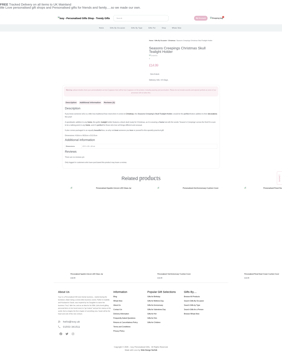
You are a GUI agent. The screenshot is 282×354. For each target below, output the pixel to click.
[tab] (71, 102)
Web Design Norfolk (149, 350)
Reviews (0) (109, 102)
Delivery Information (121, 314)
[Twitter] (67, 334)
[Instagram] (73, 334)
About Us (117, 305)
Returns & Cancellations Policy (125, 322)
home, (89, 122)
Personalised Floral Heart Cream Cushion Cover (261, 274)
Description (71, 102)
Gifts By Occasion (117, 28)
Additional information (90, 102)
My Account (201, 18)
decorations (212, 114)
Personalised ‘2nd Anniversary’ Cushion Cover (174, 274)
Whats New (176, 28)
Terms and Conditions (121, 327)
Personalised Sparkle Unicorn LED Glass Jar (86, 274)
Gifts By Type (136, 28)
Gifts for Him (152, 318)
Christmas (171, 40)
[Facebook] (61, 334)
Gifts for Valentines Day (156, 309)
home (87, 125)
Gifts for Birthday (153, 297)
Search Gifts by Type (192, 305)
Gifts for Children (153, 322)
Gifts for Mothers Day (155, 301)
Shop (164, 28)
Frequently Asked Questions (124, 318)
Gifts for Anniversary (155, 305)
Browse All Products (192, 297)
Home (101, 28)
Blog (115, 297)
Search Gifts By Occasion (194, 301)
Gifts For (152, 28)
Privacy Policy (118, 331)
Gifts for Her (152, 314)
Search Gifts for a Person (193, 309)
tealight (104, 122)
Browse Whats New (191, 314)
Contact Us (117, 309)
